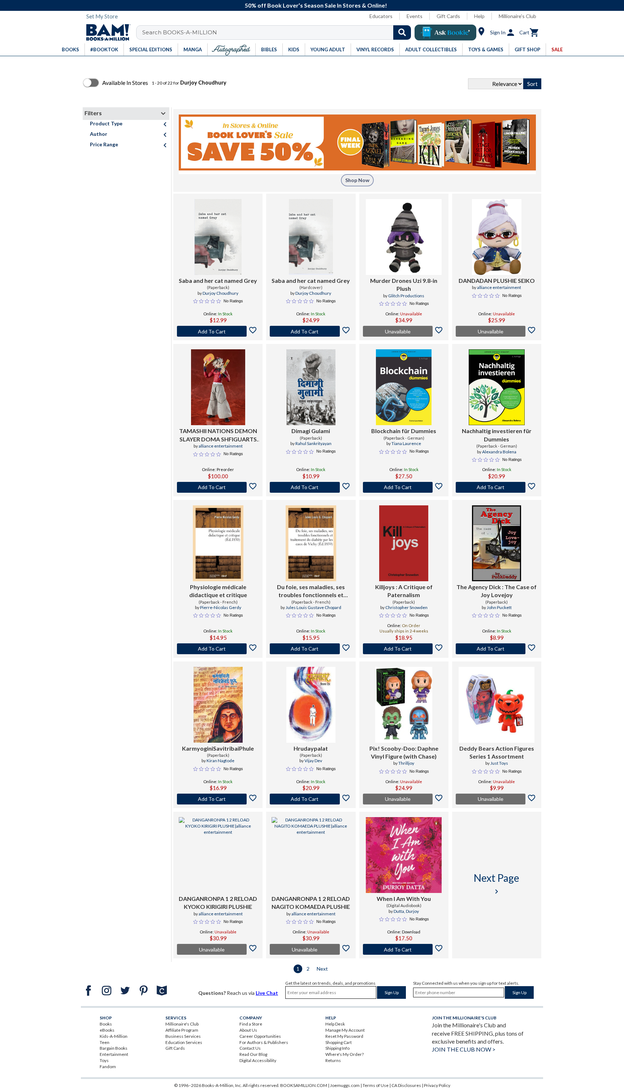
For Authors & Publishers (263, 1042)
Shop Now (357, 180)
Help (479, 16)
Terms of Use (376, 1085)
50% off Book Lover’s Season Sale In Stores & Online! (316, 5)
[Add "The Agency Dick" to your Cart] (497, 648)
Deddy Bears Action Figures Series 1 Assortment (496, 752)
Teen (104, 1042)
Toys (104, 1060)
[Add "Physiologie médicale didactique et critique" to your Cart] (218, 648)
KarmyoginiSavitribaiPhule (218, 748)
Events (414, 16)
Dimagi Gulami (310, 430)
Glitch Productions (406, 295)
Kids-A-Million (113, 1036)
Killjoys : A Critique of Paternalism (404, 590)
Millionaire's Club (517, 16)
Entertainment (114, 1054)
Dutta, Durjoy (406, 911)
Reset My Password (344, 1036)
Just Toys (499, 763)
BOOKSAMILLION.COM (303, 1085)
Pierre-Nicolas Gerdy (220, 607)
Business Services (183, 1036)
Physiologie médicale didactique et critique (218, 590)
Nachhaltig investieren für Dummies (497, 434)
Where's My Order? (344, 1054)
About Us (248, 1030)
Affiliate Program (181, 1030)
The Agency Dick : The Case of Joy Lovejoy (496, 590)
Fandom (108, 1066)
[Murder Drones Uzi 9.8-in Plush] (403, 237)
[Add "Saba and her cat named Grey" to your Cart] (218, 331)
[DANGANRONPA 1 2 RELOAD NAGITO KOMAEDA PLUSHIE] (311, 855)
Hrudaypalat (311, 748)
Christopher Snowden (406, 607)
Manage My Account (345, 1030)
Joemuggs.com (345, 1085)
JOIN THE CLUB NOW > (463, 1049)
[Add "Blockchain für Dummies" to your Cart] (404, 487)
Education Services (183, 1042)
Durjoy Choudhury (220, 293)
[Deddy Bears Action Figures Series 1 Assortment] (496, 704)
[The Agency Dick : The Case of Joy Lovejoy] (496, 543)
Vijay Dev (313, 760)
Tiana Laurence (406, 443)
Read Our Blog (253, 1054)
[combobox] (278, 32)
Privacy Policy (437, 1085)
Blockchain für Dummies (403, 430)
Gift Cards (448, 16)
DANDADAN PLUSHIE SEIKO (497, 280)
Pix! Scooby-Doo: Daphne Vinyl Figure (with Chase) (403, 752)
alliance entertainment (499, 287)
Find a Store (250, 1024)
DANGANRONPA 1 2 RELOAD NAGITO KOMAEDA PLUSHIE (311, 902)
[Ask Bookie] (445, 32)
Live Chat (267, 993)
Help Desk (335, 1024)
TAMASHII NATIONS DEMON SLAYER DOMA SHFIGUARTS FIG (218, 435)
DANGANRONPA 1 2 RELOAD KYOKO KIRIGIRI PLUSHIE (218, 902)
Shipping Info (337, 1048)
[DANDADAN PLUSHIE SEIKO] (497, 237)
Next (322, 969)
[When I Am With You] (403, 855)
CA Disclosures (406, 1085)
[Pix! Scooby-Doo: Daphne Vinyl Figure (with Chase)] (403, 704)
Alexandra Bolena (499, 451)
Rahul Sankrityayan (313, 443)
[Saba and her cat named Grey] (217, 237)
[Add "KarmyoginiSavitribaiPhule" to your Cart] (218, 799)
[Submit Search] (402, 32)
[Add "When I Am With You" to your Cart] (404, 949)
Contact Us (250, 1048)
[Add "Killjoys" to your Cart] (404, 648)
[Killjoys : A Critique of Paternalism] (403, 543)
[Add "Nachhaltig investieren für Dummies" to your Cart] (497, 487)
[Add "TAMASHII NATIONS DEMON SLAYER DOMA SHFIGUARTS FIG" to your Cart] (218, 487)
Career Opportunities (260, 1036)
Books (106, 1024)
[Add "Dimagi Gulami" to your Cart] (311, 487)
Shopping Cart (338, 1042)
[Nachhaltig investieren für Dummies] (496, 387)
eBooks (107, 1030)
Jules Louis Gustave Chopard (313, 607)
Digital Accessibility (257, 1060)
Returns (333, 1060)
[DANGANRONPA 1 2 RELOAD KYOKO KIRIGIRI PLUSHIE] (218, 855)
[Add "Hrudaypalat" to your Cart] (311, 799)
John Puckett (499, 607)
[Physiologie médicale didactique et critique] (218, 543)
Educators (381, 16)
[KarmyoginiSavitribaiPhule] (218, 704)
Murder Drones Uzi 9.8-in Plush (403, 284)
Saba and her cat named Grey (218, 280)
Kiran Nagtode (220, 760)
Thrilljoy (406, 763)
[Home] (106, 32)
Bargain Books (113, 1048)
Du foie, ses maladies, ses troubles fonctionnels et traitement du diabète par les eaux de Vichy (311, 591)
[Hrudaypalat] (311, 704)
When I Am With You (404, 898)
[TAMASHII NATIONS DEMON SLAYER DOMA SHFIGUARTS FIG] (218, 387)
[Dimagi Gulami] (311, 387)
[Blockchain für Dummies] (403, 387)
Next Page (496, 884)
